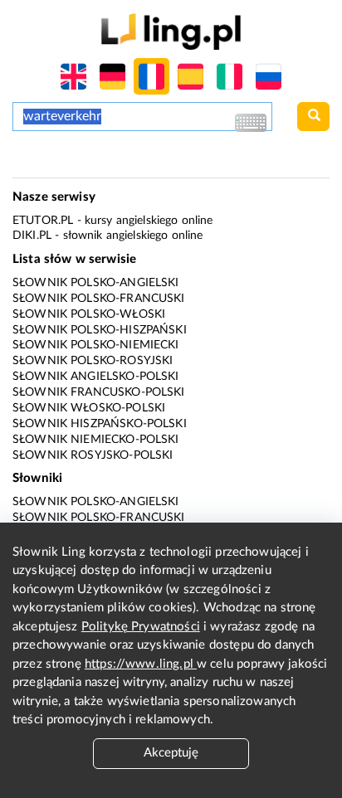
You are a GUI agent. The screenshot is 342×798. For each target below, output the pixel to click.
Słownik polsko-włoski (88, 314)
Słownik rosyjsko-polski (92, 455)
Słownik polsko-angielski (95, 283)
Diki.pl (31, 235)
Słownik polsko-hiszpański (99, 330)
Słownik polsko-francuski (98, 298)
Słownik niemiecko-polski (95, 439)
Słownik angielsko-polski (95, 376)
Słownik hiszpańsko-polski (99, 424)
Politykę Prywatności (140, 626)
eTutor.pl (42, 220)
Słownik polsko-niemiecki (95, 345)
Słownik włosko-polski (88, 408)
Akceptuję (171, 753)
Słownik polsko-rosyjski (92, 361)
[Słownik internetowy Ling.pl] (170, 31)
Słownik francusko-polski (98, 392)
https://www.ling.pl (141, 664)
